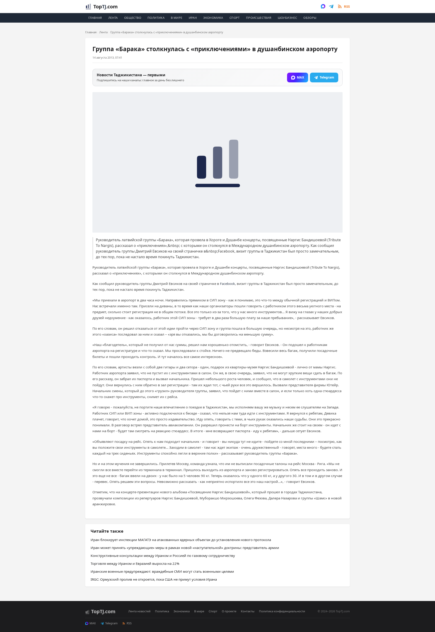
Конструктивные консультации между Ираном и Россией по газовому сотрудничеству (163, 555)
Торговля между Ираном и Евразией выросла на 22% (135, 563)
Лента (113, 18)
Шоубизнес (287, 18)
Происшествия (258, 18)
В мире (176, 18)
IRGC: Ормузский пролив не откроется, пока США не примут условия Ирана (154, 579)
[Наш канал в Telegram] (331, 6)
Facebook (227, 283)
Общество (132, 18)
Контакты (247, 611)
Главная (95, 18)
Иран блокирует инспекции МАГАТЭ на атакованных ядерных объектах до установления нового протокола (181, 539)
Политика (155, 18)
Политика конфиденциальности (282, 611)
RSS (129, 623)
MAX (92, 623)
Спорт (235, 18)
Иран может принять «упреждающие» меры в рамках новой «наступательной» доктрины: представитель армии (185, 547)
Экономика (213, 18)
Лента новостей (139, 611)
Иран (193, 18)
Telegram (111, 623)
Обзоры (309, 18)
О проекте (229, 611)
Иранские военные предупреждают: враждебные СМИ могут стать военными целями (162, 571)
